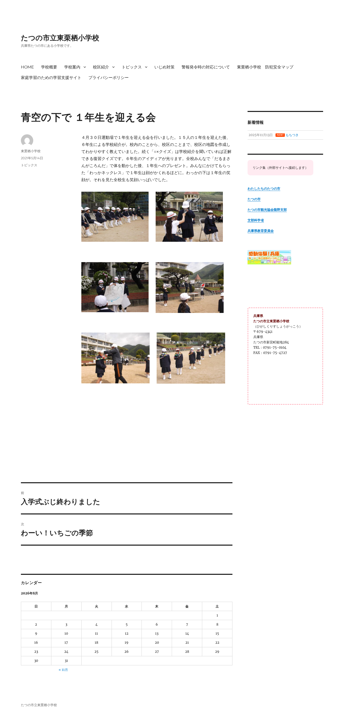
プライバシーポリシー (108, 77)
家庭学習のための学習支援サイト (51, 77)
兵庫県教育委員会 (261, 231)
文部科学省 (256, 220)
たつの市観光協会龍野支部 (267, 210)
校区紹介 (101, 67)
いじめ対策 (164, 67)
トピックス (132, 67)
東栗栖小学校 (31, 151)
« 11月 (63, 670)
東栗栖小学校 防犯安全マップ (265, 67)
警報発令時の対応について (206, 67)
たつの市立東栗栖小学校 (60, 37)
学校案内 (72, 67)
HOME (27, 67)
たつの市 (254, 199)
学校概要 (49, 67)
